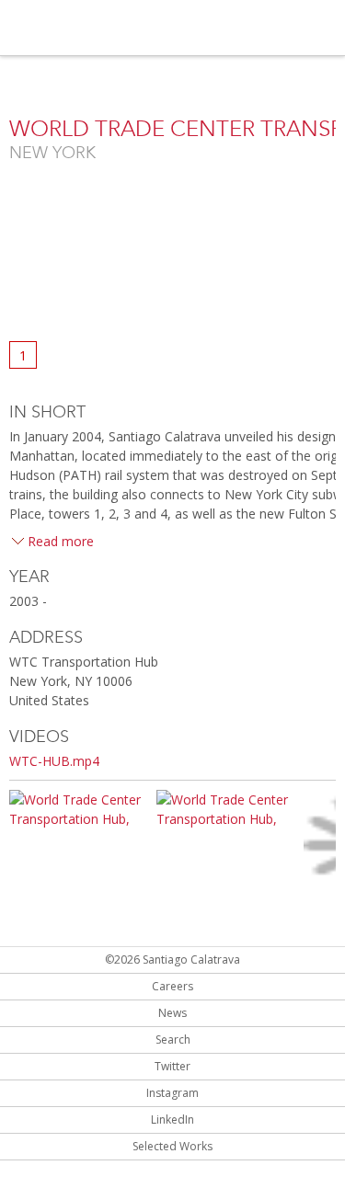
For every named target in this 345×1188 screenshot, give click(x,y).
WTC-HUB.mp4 (54, 761)
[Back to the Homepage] (110, 29)
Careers (172, 986)
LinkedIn (172, 1119)
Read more (61, 541)
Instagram (172, 1093)
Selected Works (172, 1146)
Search (172, 1039)
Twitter (172, 1066)
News (172, 1013)
